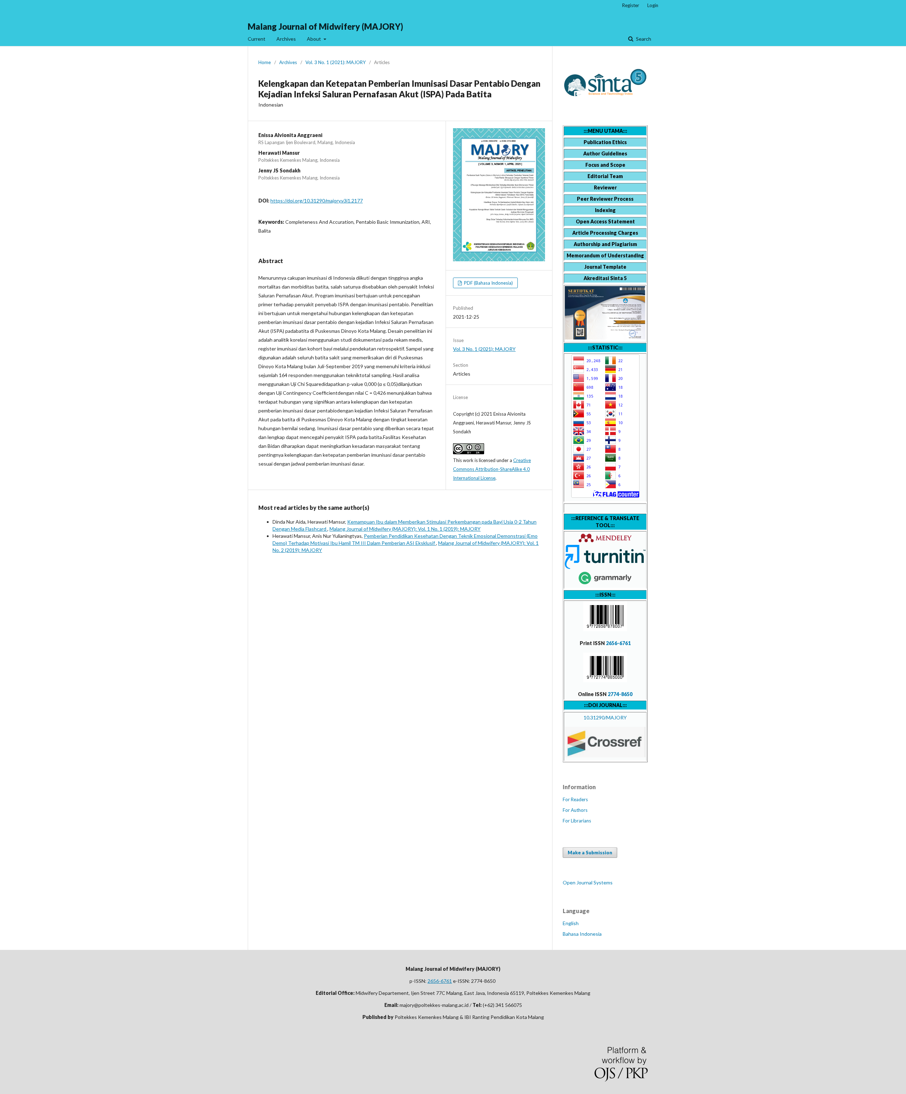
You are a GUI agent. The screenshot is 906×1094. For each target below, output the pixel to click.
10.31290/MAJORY (605, 717)
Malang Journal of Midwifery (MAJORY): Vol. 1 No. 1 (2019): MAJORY (405, 529)
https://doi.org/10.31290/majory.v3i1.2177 (316, 201)
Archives (286, 39)
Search (643, 39)
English (571, 923)
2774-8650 (620, 694)
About (314, 39)
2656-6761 (618, 643)
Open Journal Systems (588, 882)
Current (256, 39)
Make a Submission (590, 852)
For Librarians (577, 821)
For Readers (575, 799)
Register (630, 5)
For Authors (575, 810)
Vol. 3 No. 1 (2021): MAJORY (335, 62)
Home (264, 62)
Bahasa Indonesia (582, 934)
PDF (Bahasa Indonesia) (488, 283)
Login (652, 5)
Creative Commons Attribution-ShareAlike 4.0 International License (492, 469)
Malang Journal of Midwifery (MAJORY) (325, 26)
